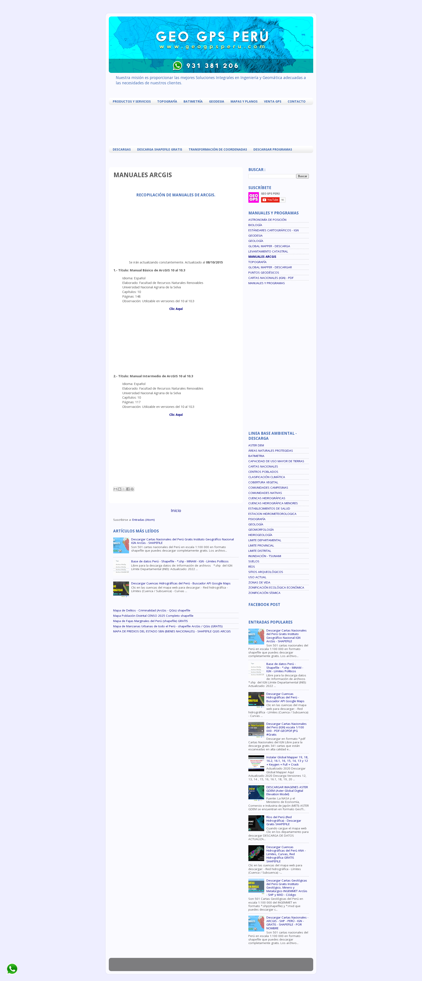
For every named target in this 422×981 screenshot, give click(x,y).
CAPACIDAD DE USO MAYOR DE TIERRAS (276, 461)
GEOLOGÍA (255, 241)
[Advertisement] (212, 125)
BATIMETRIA (256, 456)
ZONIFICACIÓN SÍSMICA (264, 593)
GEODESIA (216, 101)
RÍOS (251, 567)
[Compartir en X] (124, 489)
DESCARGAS (122, 149)
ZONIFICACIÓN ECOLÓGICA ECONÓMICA (276, 587)
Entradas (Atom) (143, 520)
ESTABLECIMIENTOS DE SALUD (269, 508)
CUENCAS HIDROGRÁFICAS (266, 498)
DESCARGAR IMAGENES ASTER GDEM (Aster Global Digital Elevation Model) (287, 790)
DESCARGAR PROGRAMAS (272, 149)
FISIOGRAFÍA (257, 519)
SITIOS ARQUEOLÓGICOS (265, 572)
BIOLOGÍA (255, 225)
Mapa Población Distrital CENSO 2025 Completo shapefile (153, 616)
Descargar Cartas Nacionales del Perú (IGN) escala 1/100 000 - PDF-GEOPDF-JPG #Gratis (286, 729)
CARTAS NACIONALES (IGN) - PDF (271, 278)
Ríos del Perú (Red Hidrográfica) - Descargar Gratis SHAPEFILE (283, 820)
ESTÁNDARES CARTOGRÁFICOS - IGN (273, 230)
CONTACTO (297, 101)
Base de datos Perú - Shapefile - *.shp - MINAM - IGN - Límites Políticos (180, 561)
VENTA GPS (272, 101)
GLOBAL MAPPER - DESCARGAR (270, 267)
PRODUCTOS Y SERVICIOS (132, 101)
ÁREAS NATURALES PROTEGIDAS (270, 451)
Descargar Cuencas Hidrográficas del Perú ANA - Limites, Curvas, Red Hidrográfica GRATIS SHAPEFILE (286, 854)
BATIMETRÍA (193, 101)
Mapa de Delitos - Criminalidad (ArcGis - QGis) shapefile (151, 610)
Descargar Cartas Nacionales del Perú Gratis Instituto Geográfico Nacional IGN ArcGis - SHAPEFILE (182, 541)
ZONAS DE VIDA (259, 582)
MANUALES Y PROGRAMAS (266, 283)
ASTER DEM (256, 445)
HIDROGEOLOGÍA (260, 535)
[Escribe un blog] (119, 489)
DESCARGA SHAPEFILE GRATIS (159, 149)
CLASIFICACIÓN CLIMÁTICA (266, 477)
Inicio (176, 510)
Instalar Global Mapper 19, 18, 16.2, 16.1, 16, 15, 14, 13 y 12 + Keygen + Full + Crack (287, 760)
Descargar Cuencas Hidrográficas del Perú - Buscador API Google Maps (181, 583)
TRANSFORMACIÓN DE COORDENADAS (218, 149)
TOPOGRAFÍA (167, 101)
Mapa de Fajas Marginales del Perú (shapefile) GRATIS (150, 621)
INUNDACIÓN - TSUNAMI (264, 556)
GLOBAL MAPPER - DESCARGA (269, 246)
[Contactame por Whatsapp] (12, 974)
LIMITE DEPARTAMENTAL (264, 540)
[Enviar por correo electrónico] (115, 489)
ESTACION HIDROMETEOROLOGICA (272, 514)
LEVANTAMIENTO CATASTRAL (268, 251)
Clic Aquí (176, 308)
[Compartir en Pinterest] (132, 489)
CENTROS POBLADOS (263, 472)
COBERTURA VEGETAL (263, 482)
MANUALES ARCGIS (262, 257)
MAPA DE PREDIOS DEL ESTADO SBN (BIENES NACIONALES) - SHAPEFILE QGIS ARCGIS (172, 631)
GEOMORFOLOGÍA (261, 530)
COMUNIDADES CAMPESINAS (268, 488)
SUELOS (253, 561)
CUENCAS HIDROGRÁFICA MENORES (273, 503)
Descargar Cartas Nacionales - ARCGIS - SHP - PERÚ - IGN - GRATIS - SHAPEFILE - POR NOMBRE (287, 922)
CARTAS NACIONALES (263, 466)
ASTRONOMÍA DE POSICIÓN (267, 220)
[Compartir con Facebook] (128, 489)
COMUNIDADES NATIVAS (265, 493)
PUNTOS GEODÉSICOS (263, 272)
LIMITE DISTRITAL (259, 551)
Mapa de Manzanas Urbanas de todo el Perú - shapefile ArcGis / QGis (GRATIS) (168, 626)
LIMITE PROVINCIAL (261, 545)
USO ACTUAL (257, 577)
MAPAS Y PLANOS (244, 101)
